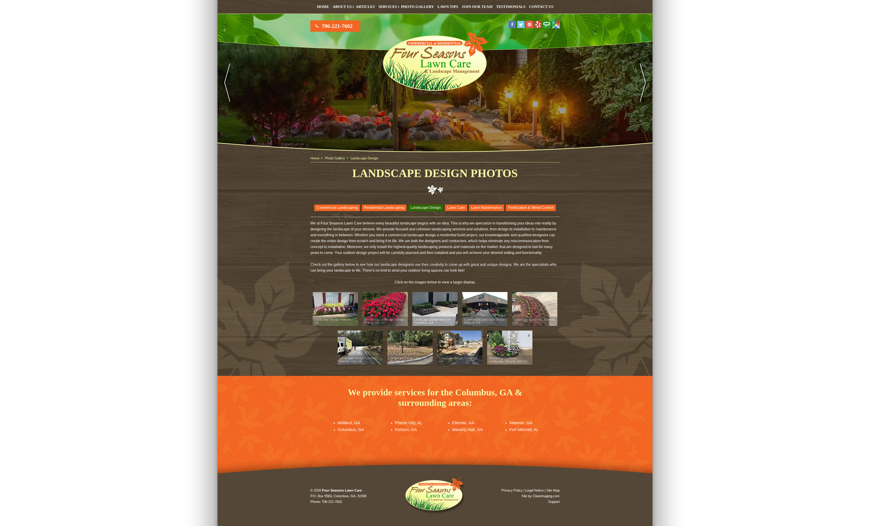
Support (554, 502)
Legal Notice (534, 490)
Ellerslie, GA (463, 423)
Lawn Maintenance (486, 207)
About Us (342, 7)
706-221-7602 (337, 26)
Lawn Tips (447, 7)
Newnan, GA (520, 423)
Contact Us (541, 7)
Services (387, 7)
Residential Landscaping (384, 207)
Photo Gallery (417, 7)
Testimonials (510, 7)
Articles (365, 7)
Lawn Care (456, 207)
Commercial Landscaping (337, 207)
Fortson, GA (406, 429)
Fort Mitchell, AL (524, 429)
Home (323, 7)
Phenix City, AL (408, 423)
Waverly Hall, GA (467, 429)
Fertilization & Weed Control (530, 207)
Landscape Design (426, 207)
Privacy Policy (512, 490)
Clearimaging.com (546, 496)
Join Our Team (477, 7)
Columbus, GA (351, 429)
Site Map (553, 490)
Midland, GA (349, 423)
